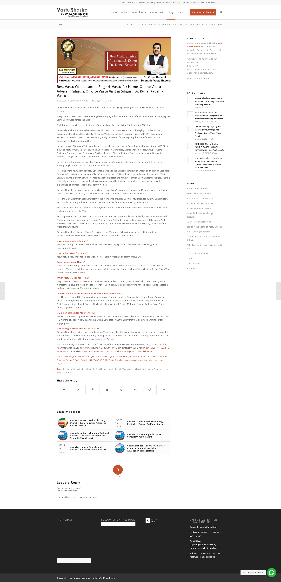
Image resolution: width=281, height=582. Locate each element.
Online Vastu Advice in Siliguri (155, 369)
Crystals (148, 360)
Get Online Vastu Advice (199, 193)
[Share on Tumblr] (121, 389)
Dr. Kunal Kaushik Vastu (103, 369)
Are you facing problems (199, 221)
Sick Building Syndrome (198, 231)
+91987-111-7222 (158, 347)
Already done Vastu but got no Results (202, 215)
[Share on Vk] (135, 389)
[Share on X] (78, 389)
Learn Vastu (156, 356)
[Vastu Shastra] (72, 12)
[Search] (221, 12)
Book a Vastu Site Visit (198, 188)
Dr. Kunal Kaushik (106, 101)
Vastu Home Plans (82, 356)
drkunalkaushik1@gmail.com (125, 351)
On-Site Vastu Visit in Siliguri (128, 369)
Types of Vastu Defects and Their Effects (203, 238)
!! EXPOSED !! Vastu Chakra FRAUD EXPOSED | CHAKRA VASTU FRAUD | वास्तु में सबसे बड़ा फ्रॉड (209, 147)
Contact (191, 268)
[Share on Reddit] (149, 389)
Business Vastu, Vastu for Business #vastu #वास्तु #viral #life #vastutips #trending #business (209, 115)
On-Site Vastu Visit (101, 356)
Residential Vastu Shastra (200, 198)
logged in (73, 497)
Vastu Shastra (89, 101)
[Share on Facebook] (64, 389)
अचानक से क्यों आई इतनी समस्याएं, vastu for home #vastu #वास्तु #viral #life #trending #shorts (209, 101)
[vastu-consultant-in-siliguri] (114, 60)
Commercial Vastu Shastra (200, 203)
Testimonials (193, 263)
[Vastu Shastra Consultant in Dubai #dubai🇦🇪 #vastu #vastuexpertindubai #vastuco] (74, 528)
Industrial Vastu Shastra (199, 208)
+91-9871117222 (217, 2)
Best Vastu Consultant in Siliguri (77, 369)
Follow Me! (74, 560)
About (190, 258)
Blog (59, 24)
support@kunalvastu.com (97, 351)
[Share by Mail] (164, 389)
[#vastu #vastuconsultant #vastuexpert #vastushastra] (74, 552)
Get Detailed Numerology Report (127, 360)
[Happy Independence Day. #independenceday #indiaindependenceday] (85, 551)
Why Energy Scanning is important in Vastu (205, 247)
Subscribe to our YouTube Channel (137, 2)
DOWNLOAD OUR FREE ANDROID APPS (91, 360)
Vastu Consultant (112, 130)
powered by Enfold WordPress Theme (98, 578)
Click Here (147, 351)
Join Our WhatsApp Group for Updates (172, 2)
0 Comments (73, 101)
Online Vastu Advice (139, 356)
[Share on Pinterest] (93, 389)
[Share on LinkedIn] (107, 389)
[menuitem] (114, 12)
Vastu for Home (64, 356)
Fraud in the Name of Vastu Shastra (204, 226)
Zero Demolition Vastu (198, 253)
